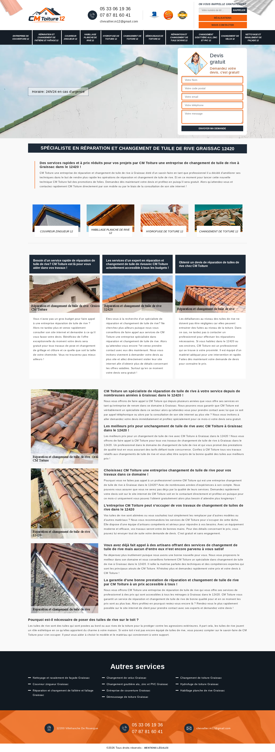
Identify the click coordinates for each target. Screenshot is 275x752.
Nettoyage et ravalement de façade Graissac (61, 677)
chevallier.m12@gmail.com (119, 21)
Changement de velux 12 (230, 37)
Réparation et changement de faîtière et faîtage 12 (46, 37)
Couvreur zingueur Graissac (50, 684)
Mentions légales (156, 748)
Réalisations (223, 18)
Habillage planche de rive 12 (90, 37)
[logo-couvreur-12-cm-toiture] (46, 15)
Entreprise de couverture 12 (20, 37)
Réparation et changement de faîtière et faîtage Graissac (63, 692)
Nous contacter (223, 25)
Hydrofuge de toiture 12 (111, 37)
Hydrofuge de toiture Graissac (199, 684)
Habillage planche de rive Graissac (202, 690)
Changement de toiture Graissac (201, 677)
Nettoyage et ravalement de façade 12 (253, 37)
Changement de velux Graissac (126, 677)
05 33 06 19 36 (115, 9)
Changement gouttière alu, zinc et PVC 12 (206, 37)
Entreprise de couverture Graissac (128, 690)
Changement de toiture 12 (132, 37)
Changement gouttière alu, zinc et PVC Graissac (137, 684)
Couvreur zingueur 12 (70, 37)
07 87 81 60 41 (115, 15)
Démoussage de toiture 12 (154, 37)
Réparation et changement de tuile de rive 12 (179, 37)
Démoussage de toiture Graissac (127, 696)
